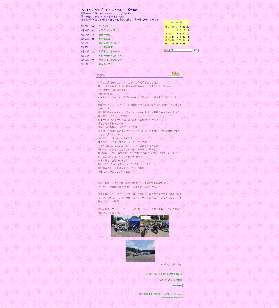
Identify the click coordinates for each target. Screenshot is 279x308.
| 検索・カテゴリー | (164, 294)
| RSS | (150, 294)
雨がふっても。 (107, 64)
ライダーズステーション (122, 142)
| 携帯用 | (142, 294)
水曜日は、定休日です (110, 60)
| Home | (179, 294)
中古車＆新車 (106, 47)
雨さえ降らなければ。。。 (113, 43)
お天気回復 (104, 39)
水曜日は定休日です (109, 30)
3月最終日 (104, 26)
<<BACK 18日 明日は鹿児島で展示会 (163, 274)
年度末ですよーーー (109, 51)
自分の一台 (104, 34)
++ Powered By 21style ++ (171, 298)
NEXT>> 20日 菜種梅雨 (171, 280)
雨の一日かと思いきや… (111, 55)
